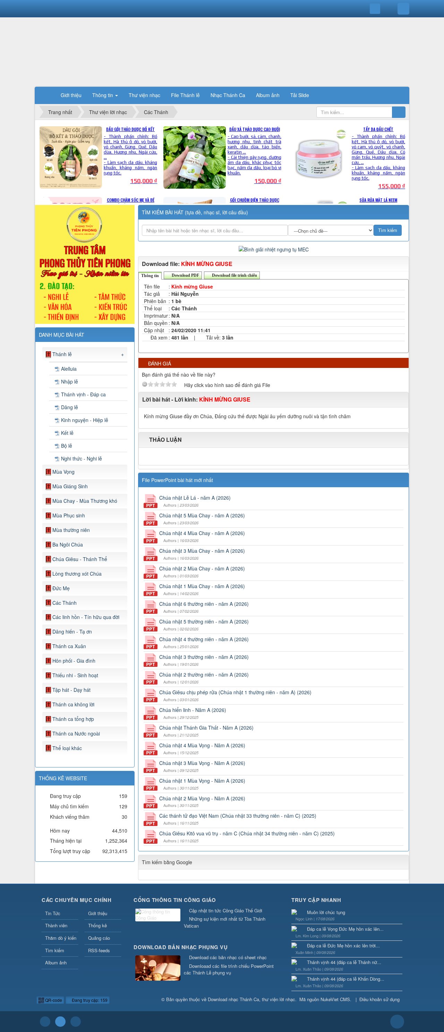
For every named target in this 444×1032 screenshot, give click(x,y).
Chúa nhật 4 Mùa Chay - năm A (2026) (202, 533)
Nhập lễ (69, 381)
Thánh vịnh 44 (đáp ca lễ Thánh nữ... (344, 962)
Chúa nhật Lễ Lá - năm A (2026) (195, 497)
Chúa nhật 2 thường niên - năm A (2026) (204, 674)
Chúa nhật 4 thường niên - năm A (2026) (204, 639)
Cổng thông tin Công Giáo (175, 900)
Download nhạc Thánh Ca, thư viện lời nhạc (251, 999)
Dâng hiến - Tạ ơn (72, 631)
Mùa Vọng (63, 471)
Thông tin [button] (103, 95)
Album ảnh (56, 962)
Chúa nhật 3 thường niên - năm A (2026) (204, 656)
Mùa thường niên (71, 529)
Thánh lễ (62, 354)
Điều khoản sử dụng (379, 999)
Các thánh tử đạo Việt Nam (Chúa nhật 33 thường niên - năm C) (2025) (237, 815)
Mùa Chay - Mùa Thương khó (84, 500)
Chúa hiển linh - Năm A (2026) (192, 709)
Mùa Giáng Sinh (70, 486)
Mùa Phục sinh (68, 515)
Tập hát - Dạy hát (71, 689)
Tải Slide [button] (299, 95)
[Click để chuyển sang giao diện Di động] (75, 1021)
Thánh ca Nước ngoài (76, 733)
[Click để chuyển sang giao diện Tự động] (45, 1021)
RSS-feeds (99, 950)
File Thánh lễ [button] (185, 95)
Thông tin (150, 275)
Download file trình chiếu (234, 275)
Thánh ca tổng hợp (73, 718)
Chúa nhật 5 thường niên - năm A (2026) (204, 621)
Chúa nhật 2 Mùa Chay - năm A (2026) (202, 568)
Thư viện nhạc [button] (144, 95)
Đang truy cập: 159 (89, 1000)
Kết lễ (67, 432)
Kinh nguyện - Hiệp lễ (84, 419)
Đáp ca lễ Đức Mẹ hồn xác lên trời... (343, 945)
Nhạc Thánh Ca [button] (228, 95)
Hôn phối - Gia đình (73, 660)
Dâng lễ (69, 407)
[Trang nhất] (46, 95)
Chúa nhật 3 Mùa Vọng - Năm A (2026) (202, 762)
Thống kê (97, 925)
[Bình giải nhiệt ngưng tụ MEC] (274, 248)
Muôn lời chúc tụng (326, 912)
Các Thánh (64, 602)
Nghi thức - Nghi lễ (81, 458)
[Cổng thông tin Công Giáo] (157, 915)
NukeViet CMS (335, 999)
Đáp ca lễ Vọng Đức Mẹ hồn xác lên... (345, 929)
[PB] (85, 263)
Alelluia (69, 368)
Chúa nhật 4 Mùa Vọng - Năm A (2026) (202, 745)
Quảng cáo (99, 938)
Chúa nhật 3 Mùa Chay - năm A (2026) (202, 550)
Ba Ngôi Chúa (67, 544)
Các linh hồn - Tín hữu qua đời (85, 616)
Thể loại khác (67, 748)
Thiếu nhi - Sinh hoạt (75, 675)
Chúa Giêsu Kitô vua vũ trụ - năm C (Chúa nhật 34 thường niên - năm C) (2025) (247, 833)
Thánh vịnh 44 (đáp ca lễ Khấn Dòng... (345, 978)
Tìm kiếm (54, 950)
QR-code (53, 1000)
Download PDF (185, 275)
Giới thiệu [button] (71, 95)
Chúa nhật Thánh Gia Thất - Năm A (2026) (206, 727)
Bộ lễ (66, 445)
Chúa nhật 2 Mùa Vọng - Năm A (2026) (202, 798)
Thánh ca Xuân (69, 646)
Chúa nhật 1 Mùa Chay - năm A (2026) (202, 586)
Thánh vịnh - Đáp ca (83, 394)
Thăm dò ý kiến (60, 938)
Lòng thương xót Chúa (77, 573)
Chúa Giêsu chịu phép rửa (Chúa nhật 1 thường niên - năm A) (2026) (235, 692)
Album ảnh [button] (268, 95)
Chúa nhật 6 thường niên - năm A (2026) (204, 603)
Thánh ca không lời (73, 704)
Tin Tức (52, 913)
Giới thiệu (97, 913)
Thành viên (56, 925)
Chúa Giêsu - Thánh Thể (79, 559)
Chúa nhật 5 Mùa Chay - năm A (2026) (202, 515)
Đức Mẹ (61, 588)
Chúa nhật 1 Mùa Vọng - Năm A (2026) (202, 780)
